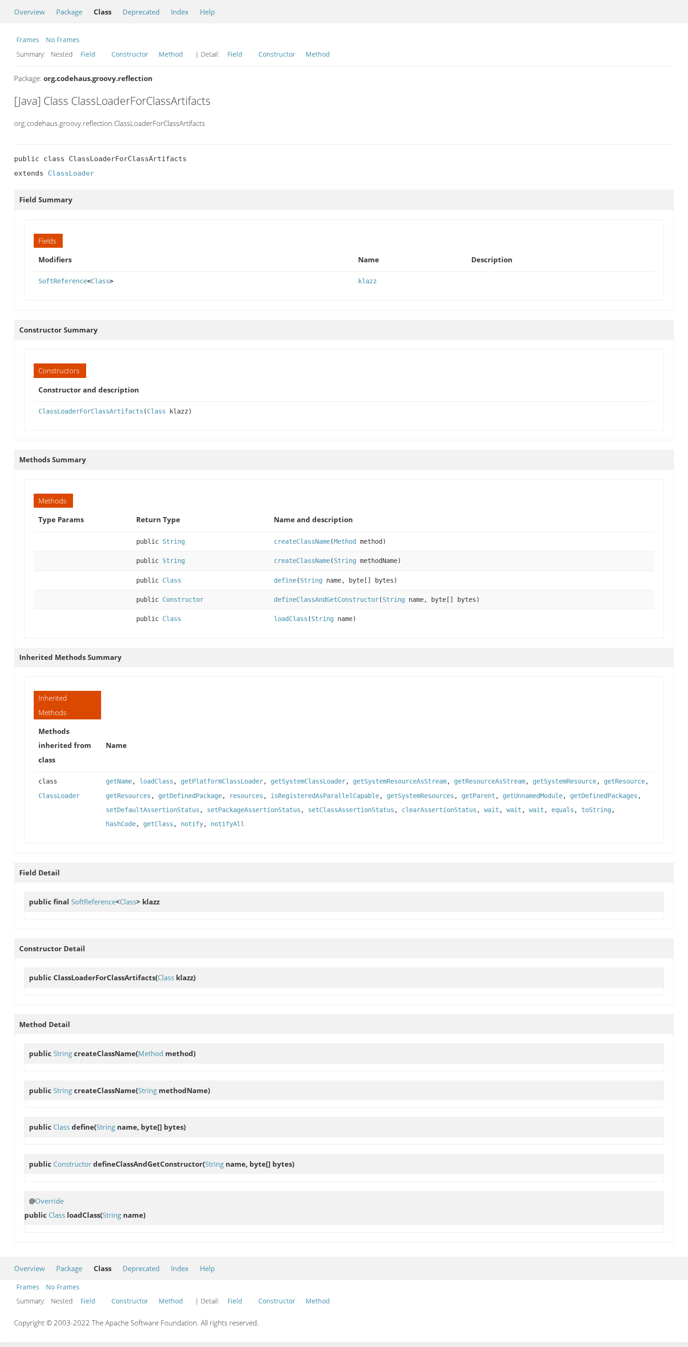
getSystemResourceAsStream (399, 781)
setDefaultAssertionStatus (152, 810)
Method (171, 54)
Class (100, 281)
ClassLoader (71, 173)
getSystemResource (564, 781)
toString (596, 810)
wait (491, 810)
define (285, 580)
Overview (29, 11)
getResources (128, 795)
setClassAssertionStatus (351, 810)
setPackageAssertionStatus (253, 810)
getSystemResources (420, 795)
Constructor (129, 54)
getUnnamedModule (533, 795)
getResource (624, 781)
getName (119, 781)
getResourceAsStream (489, 781)
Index (180, 11)
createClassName (302, 541)
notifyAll (227, 824)
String (173, 541)
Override (49, 1201)
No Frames (63, 39)
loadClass (290, 618)
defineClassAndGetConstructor (326, 599)
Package (69, 11)
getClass (158, 824)
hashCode (121, 824)
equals (562, 810)
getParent (478, 795)
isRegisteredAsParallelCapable (325, 795)
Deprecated (141, 11)
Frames (27, 39)
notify (192, 824)
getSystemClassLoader (308, 781)
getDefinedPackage (190, 795)
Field (88, 54)
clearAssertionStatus (439, 810)
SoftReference (62, 281)
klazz (367, 281)
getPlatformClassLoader (222, 781)
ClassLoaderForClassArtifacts (90, 411)
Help (207, 11)
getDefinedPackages (603, 795)
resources (246, 795)
